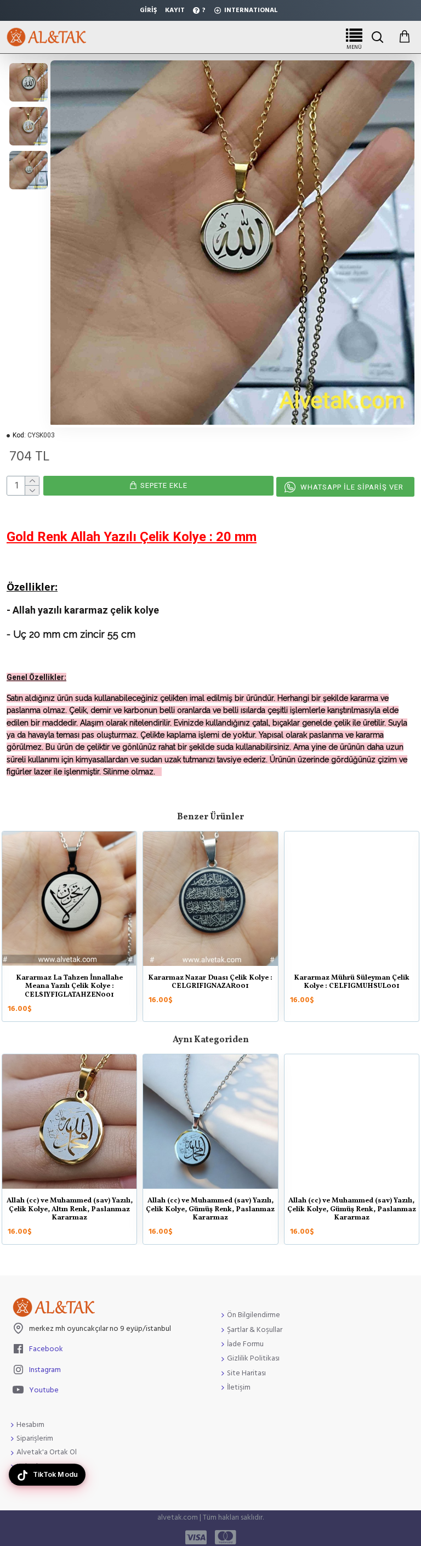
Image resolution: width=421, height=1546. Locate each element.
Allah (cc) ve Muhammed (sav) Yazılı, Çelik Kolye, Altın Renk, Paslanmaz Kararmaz (310, 1210)
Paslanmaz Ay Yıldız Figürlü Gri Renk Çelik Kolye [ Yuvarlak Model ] (227, 982)
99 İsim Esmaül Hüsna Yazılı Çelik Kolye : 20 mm (168, 1205)
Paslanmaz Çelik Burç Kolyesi (86, 978)
